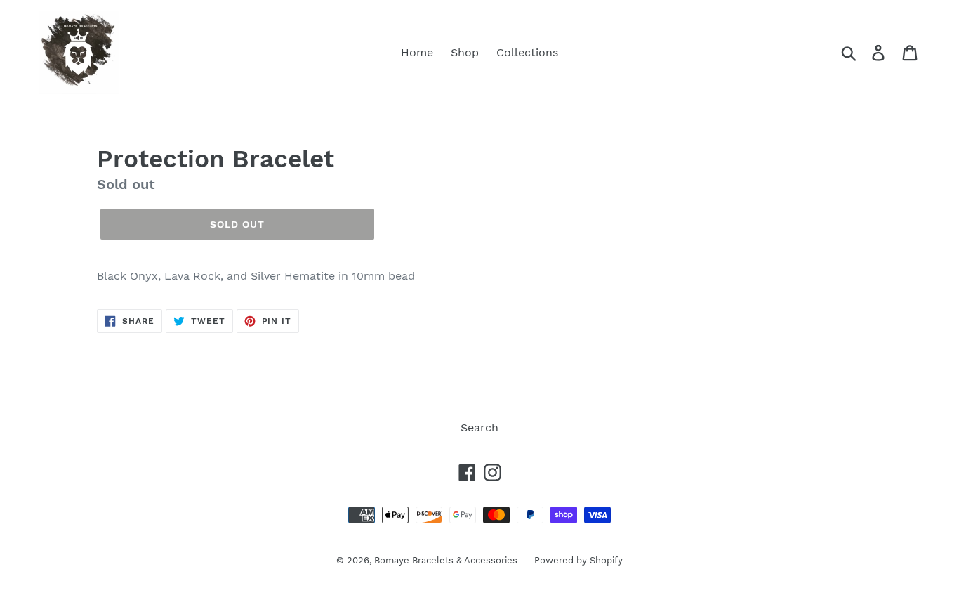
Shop (465, 52)
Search (479, 427)
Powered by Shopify (578, 560)
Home (417, 52)
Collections (527, 52)
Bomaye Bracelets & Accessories (447, 560)
